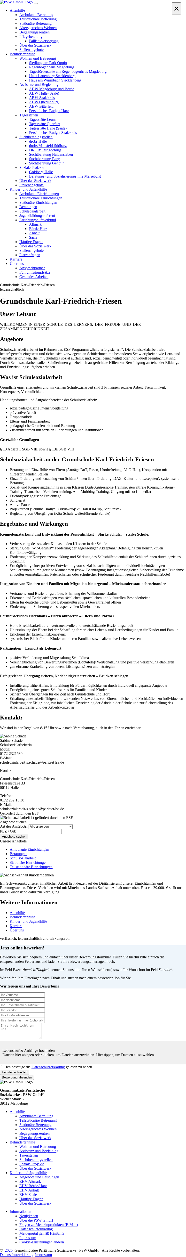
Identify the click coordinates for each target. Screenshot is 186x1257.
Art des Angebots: (14, 826)
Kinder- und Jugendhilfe (28, 921)
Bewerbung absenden (17, 1077)
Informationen (20, 1211)
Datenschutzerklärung (48, 1067)
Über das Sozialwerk (35, 1138)
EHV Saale (28, 1194)
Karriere (16, 926)
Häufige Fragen (31, 1199)
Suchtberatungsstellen (36, 1160)
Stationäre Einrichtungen (28, 862)
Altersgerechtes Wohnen (38, 1129)
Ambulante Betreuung (36, 1116)
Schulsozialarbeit (23, 858)
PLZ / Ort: (8, 831)
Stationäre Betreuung (35, 1125)
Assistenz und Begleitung (38, 1151)
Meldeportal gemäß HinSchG (41, 1233)
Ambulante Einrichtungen (29, 849)
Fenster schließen (14, 1072)
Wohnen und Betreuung (37, 1146)
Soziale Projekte (31, 1164)
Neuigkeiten (28, 1216)
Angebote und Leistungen (39, 1177)
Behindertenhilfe (22, 917)
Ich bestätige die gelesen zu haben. (49, 1067)
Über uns (17, 930)
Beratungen (18, 854)
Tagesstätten (28, 1155)
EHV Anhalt (29, 1190)
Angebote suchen (14, 836)
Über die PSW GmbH (36, 1220)
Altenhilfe (17, 913)
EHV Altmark (30, 1181)
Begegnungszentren (34, 1133)
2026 (9, 1250)
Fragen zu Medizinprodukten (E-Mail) (48, 1225)
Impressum (27, 1238)
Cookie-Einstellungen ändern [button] (41, 1242)
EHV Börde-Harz (33, 1186)
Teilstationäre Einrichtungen (31, 867)
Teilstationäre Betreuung (38, 1120)
